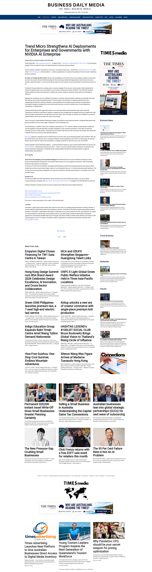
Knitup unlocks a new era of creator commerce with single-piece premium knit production (77, 308)
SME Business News (62, 17)
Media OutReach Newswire (43, 63)
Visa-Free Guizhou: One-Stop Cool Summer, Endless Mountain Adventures (40, 359)
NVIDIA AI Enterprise (34, 72)
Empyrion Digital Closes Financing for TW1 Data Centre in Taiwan (40, 255)
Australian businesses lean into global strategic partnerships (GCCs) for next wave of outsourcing (109, 409)
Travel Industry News (87, 17)
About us (46, 475)
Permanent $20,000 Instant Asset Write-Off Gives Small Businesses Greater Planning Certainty (39, 411)
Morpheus (32, 147)
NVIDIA (80, 70)
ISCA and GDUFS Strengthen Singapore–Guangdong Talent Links (76, 255)
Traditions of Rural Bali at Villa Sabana (109, 248)
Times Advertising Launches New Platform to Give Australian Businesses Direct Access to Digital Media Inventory (41, 549)
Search (125, 17)
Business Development (75, 17)
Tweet (59, 237)
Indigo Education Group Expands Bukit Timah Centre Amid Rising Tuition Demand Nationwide (41, 331)
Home (39, 17)
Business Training (29, 565)
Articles (111, 17)
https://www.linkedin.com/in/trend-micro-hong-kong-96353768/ (42, 193)
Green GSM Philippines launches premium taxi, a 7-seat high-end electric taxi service (40, 308)
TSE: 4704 (85, 63)
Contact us (39, 475)
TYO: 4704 (79, 63)
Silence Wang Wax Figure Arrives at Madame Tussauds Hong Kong (76, 357)
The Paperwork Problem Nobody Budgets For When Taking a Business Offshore (113, 133)
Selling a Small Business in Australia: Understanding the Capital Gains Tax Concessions (75, 409)
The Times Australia (110, 475)
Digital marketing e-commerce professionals (59, 475)
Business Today (99, 17)
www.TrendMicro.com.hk (31, 219)
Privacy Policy (85, 475)
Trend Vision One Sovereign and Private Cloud (58, 181)
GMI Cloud (28, 136)
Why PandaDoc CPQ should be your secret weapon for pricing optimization (106, 546)
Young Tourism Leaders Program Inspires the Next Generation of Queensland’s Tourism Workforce (73, 549)
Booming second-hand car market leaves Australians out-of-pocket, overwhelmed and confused (113, 339)
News (106, 17)
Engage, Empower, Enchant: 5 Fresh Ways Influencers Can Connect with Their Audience (113, 320)
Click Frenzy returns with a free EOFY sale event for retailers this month (74, 453)
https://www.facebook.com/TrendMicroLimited (38, 197)
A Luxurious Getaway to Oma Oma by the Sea (111, 301)
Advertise (91, 475)
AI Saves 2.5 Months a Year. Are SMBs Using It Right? (113, 150)
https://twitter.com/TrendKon (33, 195)
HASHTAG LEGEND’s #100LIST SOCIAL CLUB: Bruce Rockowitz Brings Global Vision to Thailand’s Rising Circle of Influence (77, 333)
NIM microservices (87, 70)
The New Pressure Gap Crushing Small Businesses (39, 452)
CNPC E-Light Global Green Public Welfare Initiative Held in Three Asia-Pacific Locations (78, 277)
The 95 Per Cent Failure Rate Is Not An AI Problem (107, 452)
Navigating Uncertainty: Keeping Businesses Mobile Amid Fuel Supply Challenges (113, 205)
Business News (45, 17)
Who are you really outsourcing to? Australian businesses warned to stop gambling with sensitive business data (113, 168)
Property (53, 17)
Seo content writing (75, 475)
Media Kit (102, 475)
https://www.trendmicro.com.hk (33, 191)
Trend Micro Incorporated (69, 63)
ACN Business (118, 17)
